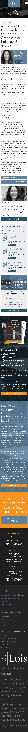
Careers (3, 607)
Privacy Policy (5, 647)
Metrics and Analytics (8, 641)
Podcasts (4, 623)
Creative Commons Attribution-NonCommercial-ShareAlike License (13, 721)
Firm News (6, 22)
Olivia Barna (5, 67)
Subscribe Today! (15, 520)
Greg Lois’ (4, 371)
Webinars (4, 620)
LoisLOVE (4, 635)
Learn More (13, 219)
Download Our (12, 357)
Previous (11, 177)
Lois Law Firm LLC (16, 694)
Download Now (15, 393)
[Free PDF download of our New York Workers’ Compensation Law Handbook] (14, 332)
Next (18, 182)
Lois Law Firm (17, 69)
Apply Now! (13, 310)
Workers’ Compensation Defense (12, 595)
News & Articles (6, 604)
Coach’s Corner (6, 626)
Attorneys (4, 601)
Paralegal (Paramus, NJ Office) (14, 307)
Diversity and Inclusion (9, 638)
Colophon (4, 644)
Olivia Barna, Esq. (8, 202)
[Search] (4, 668)
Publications (5, 617)
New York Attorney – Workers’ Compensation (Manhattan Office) (14, 303)
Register (12, 245)
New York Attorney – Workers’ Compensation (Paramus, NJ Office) (14, 299)
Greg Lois (8, 694)
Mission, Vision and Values (10, 598)
